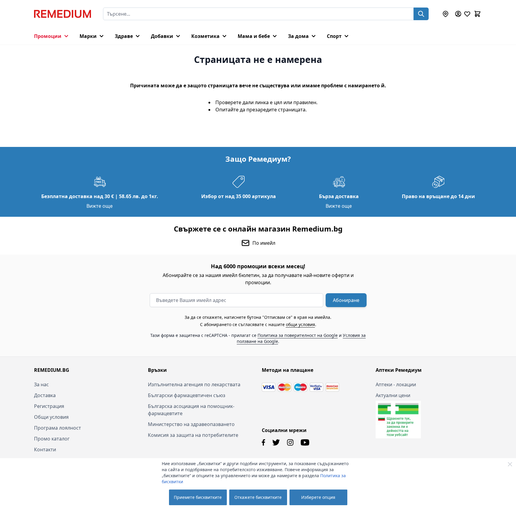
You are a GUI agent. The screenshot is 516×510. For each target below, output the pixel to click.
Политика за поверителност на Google (298, 335)
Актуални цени (393, 395)
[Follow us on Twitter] (276, 442)
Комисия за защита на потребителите (193, 435)
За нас (41, 384)
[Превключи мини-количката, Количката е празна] (477, 14)
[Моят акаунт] (458, 13)
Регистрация (49, 406)
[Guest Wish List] (467, 14)
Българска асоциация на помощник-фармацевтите (191, 410)
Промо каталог (52, 438)
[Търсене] (421, 14)
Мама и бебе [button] (254, 36)
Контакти (45, 449)
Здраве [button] (124, 36)
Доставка (45, 395)
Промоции (47, 36)
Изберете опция (318, 497)
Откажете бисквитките (258, 497)
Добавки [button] (162, 36)
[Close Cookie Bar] (510, 464)
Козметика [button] (205, 36)
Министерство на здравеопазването (191, 424)
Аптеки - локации (396, 384)
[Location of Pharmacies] (445, 14)
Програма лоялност (57, 427)
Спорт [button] (334, 36)
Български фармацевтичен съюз (186, 395)
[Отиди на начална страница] (62, 13)
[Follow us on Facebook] (263, 442)
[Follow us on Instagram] (290, 442)
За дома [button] (298, 36)
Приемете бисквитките (198, 497)
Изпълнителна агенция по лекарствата (194, 384)
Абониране (346, 300)
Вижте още (99, 206)
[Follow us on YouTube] (305, 442)
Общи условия (51, 417)
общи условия (300, 324)
